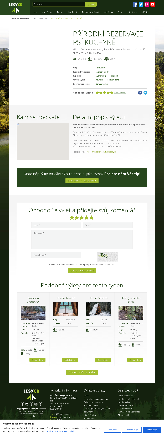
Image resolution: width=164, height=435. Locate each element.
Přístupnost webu (91, 405)
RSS (40, 404)
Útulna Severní (98, 298)
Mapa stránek (89, 418)
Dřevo (60, 12)
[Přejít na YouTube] (152, 4)
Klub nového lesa (125, 408)
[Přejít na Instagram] (147, 4)
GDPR (86, 395)
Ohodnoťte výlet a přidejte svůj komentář (82, 210)
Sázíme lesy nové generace (129, 412)
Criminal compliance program (96, 399)
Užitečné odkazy (90, 415)
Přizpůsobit (112, 429)
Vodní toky (47, 12)
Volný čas (108, 12)
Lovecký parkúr (124, 402)
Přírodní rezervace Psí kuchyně (101, 151)
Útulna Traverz (66, 298)
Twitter (145, 93)
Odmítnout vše (132, 429)
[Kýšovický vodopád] (33, 313)
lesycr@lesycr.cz (63, 417)
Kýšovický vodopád (33, 300)
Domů (33, 18)
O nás (120, 12)
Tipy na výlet (43, 18)
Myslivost (72, 12)
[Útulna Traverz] (65, 309)
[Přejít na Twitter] (141, 4)
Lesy (35, 12)
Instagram (31, 404)
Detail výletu (37, 360)
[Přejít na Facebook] (135, 4)
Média (145, 12)
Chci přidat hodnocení (82, 270)
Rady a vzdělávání (90, 12)
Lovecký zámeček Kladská (128, 399)
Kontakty (133, 12)
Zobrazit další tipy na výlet (82, 372)
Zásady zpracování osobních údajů (59, 431)
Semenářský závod (125, 395)
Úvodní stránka (16, 8)
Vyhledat (91, 4)
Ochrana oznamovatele (93, 402)
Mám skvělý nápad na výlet (82, 180)
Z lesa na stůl (123, 415)
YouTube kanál (36, 404)
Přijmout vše (151, 429)
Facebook (140, 93)
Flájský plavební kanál (131, 300)
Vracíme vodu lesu (125, 405)
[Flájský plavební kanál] (131, 313)
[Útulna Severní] (98, 309)
